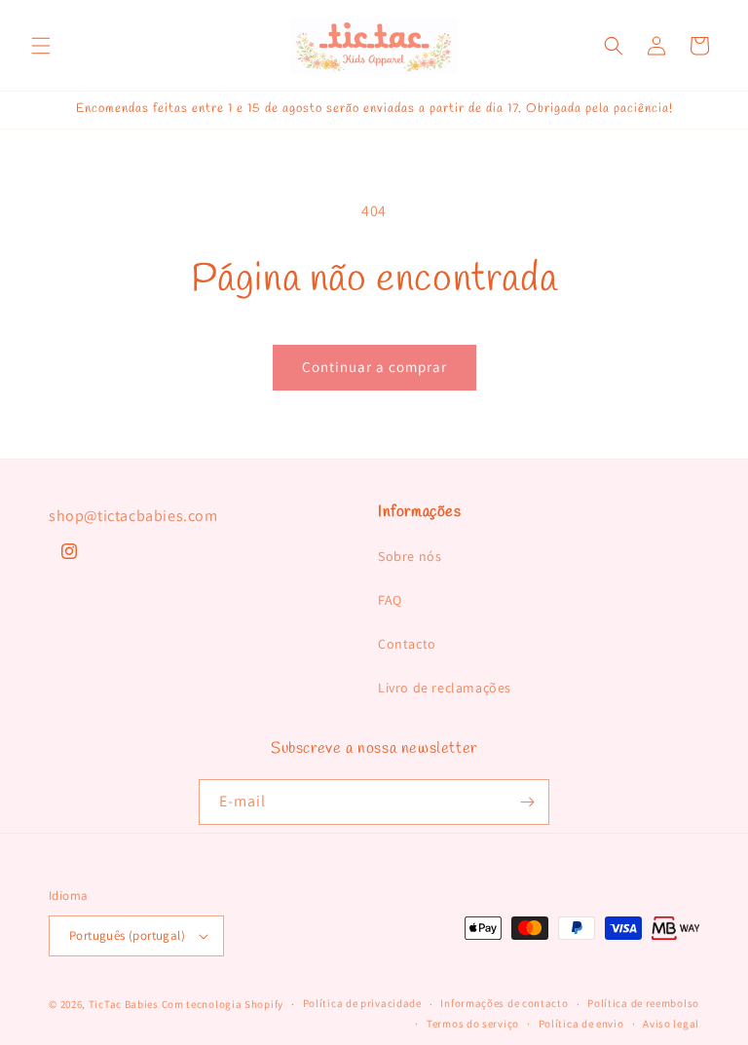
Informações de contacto (504, 1003)
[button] (40, 45)
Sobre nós (409, 556)
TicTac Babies (124, 1004)
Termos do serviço (473, 1023)
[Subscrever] (526, 802)
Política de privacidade (362, 1003)
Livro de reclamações (444, 687)
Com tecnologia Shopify (222, 1004)
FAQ (390, 600)
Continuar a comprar (374, 366)
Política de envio (581, 1023)
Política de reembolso (643, 1003)
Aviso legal (671, 1023)
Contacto (407, 644)
